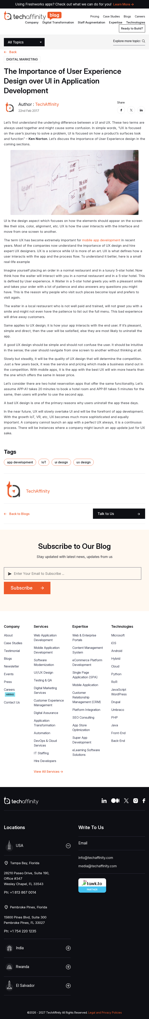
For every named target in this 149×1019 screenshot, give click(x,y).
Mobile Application (85, 685)
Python (116, 674)
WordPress (119, 694)
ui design (61, 462)
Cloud (115, 666)
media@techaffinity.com (97, 866)
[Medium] (115, 800)
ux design (83, 462)
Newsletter (11, 666)
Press (8, 682)
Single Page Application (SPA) (85, 675)
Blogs (127, 16)
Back (13, 52)
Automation (42, 733)
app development (20, 462)
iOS (113, 643)
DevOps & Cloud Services (45, 743)
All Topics (16, 42)
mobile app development (101, 240)
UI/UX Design (43, 672)
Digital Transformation (58, 22)
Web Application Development (45, 637)
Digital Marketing (22, 59)
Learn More (121, 4)
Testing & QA (43, 680)
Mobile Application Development (47, 650)
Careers (140, 16)
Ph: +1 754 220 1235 (20, 931)
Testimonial (12, 651)
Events (9, 674)
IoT (44, 462)
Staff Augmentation (91, 22)
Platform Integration (86, 710)
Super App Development (81, 740)
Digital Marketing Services (45, 690)
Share (121, 102)
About (8, 635)
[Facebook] (121, 110)
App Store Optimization (81, 727)
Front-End (118, 733)
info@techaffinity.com (95, 858)
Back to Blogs (19, 514)
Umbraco (117, 710)
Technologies (135, 22)
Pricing (94, 16)
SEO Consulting (83, 717)
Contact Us (12, 702)
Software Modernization (44, 662)
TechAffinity (47, 104)
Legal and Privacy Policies (105, 1012)
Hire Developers (45, 761)
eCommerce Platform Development (87, 662)
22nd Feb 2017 (28, 111)
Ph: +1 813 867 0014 (20, 892)
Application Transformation (44, 723)
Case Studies (111, 16)
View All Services (46, 771)
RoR (114, 682)
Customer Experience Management (49, 702)
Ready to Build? (132, 28)
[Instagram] (135, 800)
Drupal (115, 702)
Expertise (115, 22)
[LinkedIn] (141, 110)
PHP (114, 717)
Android (116, 651)
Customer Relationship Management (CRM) (86, 697)
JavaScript (118, 689)
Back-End (118, 741)
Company (32, 22)
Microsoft (118, 635)
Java (114, 725)
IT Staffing (41, 753)
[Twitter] (131, 110)
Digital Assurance (46, 713)
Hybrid (115, 658)
